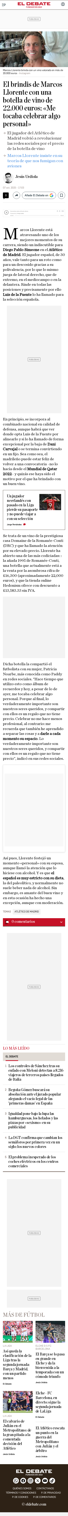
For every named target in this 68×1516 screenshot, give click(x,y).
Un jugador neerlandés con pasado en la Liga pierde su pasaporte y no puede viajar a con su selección (22, 507)
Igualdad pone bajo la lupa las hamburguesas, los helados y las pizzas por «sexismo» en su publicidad (33, 1120)
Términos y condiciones (21, 1492)
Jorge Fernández (14, 524)
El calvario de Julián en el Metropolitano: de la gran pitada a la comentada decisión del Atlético (17, 1434)
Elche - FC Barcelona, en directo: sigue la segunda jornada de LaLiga (48, 1402)
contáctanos (45, 1488)
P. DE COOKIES (20, 1497)
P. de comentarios (44, 1497)
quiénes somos (22, 1488)
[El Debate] (34, 3)
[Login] (63, 4)
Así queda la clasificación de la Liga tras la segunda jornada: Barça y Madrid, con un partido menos (17, 1364)
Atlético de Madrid (27, 911)
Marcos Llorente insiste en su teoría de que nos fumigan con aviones (35, 161)
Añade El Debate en (36, 195)
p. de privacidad (51, 1492)
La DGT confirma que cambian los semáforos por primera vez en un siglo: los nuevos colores (35, 1142)
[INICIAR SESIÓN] (63, 4)
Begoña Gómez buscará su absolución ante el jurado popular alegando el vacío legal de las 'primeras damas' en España (34, 1096)
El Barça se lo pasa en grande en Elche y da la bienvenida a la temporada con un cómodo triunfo (50, 1365)
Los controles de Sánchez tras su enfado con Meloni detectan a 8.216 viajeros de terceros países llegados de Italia (35, 1073)
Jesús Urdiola (26, 177)
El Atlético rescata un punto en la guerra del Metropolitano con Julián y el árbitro (50, 1439)
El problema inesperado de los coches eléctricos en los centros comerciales (33, 1161)
